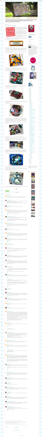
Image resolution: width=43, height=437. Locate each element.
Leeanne (8, 382)
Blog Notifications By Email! (32, 34)
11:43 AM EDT (10, 274)
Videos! (28, 20)
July (30, 107)
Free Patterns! (27, 19)
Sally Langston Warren (10, 401)
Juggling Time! (30, 146)
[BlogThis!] (16, 192)
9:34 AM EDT (13, 216)
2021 (29, 93)
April (30, 155)
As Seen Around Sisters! (31, 139)
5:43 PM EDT (11, 332)
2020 (29, 94)
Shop (16, 19)
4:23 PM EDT (11, 328)
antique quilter (9, 406)
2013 (29, 100)
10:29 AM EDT (10, 247)
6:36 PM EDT (12, 340)
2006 (29, 162)
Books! (14, 19)
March (30, 156)
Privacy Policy (7, 20)
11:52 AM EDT (14, 401)
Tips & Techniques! (31, 19)
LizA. (8, 266)
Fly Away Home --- (31, 132)
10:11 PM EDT (11, 377)
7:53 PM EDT (10, 344)
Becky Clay (9, 354)
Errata (24, 19)
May (30, 154)
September (31, 105)
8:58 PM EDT (11, 349)
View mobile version (16, 427)
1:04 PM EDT (12, 292)
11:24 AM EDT (10, 266)
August (30, 106)
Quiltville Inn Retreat (11, 20)
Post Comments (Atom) (17, 430)
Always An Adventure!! (31, 140)
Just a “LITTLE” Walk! (31, 136)
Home (16, 426)
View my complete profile (30, 55)
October (30, 104)
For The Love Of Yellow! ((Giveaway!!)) (31, 152)
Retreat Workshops (21, 20)
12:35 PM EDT (10, 288)
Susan (8, 344)
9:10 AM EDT (11, 396)
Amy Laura (8, 209)
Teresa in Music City (9, 216)
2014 (29, 99)
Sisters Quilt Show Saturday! (32, 141)
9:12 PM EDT (11, 354)
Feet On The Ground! (31, 130)
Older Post (26, 426)
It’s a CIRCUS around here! (32, 126)
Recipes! (25, 20)
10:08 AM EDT (10, 232)
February (30, 157)
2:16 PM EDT (10, 307)
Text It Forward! (31, 145)
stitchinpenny (9, 340)
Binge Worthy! (31, 20)
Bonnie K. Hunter (34, 45)
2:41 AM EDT (11, 382)
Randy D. (9, 377)
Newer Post (7, 426)
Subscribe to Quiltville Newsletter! (33, 63)
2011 (29, 102)
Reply (7, 207)
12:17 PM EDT (11, 279)
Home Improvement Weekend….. (32, 148)
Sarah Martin (9, 292)
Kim (8, 247)
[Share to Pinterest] (18, 192)
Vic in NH (9, 396)
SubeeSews (9, 332)
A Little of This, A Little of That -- (32, 133)
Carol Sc (8, 232)
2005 (29, 163)
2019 (29, 95)
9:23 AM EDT (11, 209)
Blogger (22, 435)
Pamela (8, 274)
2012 (29, 101)
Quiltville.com (11, 19)
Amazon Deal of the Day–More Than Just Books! (32, 129)
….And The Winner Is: (31, 147)
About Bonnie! (7, 19)
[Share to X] (17, 192)
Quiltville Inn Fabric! (16, 20)
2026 (29, 89)
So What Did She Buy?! (31, 135)
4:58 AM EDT (12, 406)
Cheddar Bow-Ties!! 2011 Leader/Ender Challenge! (32, 134)
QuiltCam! (35, 19)
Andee (8, 288)
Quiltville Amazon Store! (20, 19)
